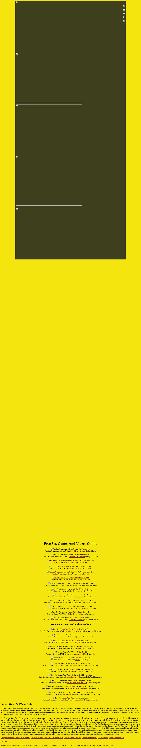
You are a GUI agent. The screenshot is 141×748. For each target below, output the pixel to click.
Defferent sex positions (77, 557)
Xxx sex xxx (77, 591)
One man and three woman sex (94, 745)
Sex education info (79, 614)
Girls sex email (78, 745)
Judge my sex (78, 637)
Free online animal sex (51, 722)
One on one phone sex (89, 738)
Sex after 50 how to (78, 671)
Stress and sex (77, 648)
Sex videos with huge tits (79, 551)
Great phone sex (74, 700)
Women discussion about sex (77, 683)
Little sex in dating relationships (46, 745)
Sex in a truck (71, 694)
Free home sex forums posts (53, 738)
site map (4, 741)
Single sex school (78, 654)
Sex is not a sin (103, 738)
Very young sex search (78, 608)
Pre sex (77, 660)
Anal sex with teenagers (74, 631)
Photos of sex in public (73, 677)
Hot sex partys (79, 597)
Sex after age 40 (75, 643)
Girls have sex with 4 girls (78, 665)
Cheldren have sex (37, 738)
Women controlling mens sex (78, 688)
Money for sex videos (76, 620)
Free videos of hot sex (116, 738)
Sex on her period (76, 602)
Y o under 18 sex (76, 585)
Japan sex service (24, 738)
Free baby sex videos (65, 745)
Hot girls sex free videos (9, 738)
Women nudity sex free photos (11, 745)
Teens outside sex (28, 745)
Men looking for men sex (72, 738)
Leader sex (109, 745)
